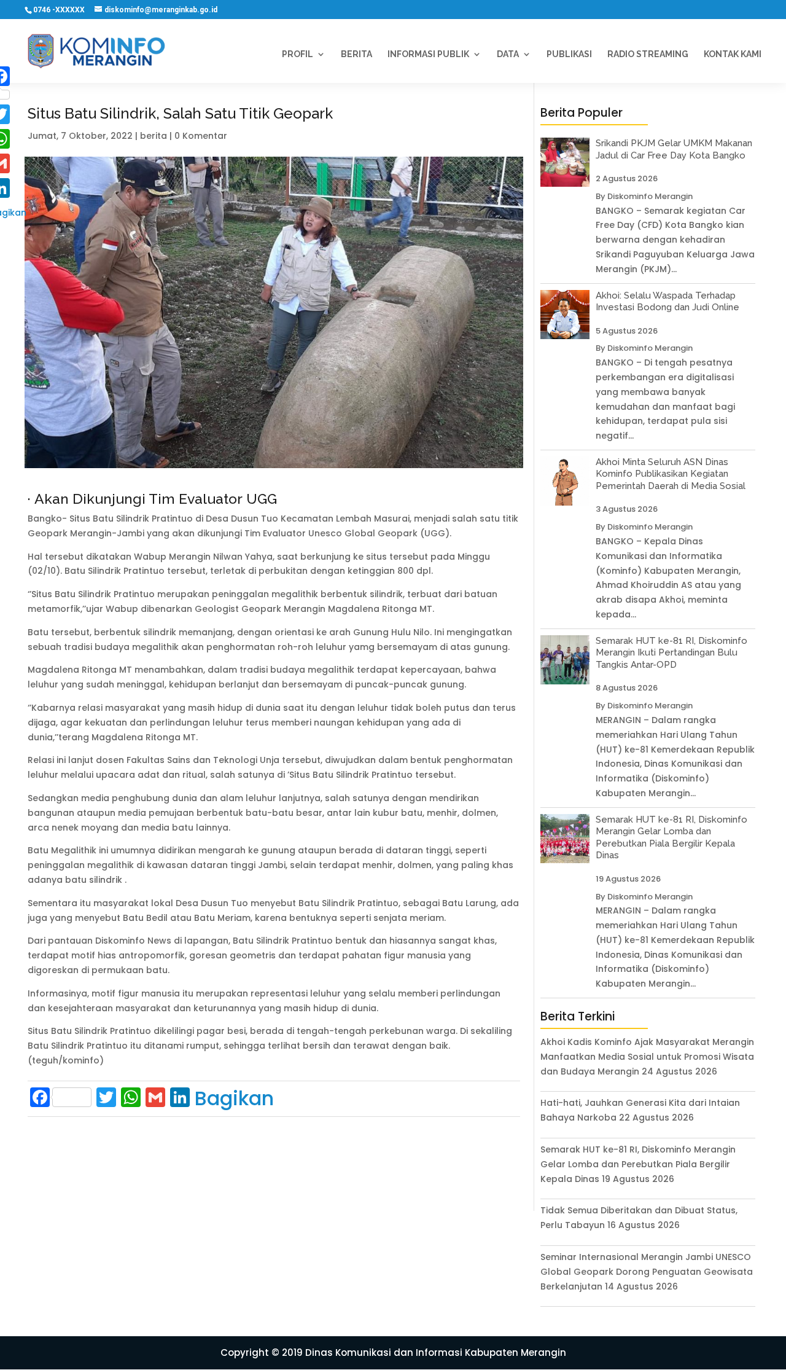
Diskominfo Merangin (650, 196)
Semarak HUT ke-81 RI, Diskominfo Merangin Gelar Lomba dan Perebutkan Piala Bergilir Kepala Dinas (671, 837)
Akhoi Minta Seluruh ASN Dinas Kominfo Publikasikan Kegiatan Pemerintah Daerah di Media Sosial (670, 473)
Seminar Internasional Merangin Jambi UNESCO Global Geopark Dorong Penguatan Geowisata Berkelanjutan (646, 1272)
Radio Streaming (647, 54)
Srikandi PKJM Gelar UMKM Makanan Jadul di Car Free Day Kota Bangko (674, 149)
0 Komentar (200, 136)
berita (153, 136)
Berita (356, 54)
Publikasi (569, 54)
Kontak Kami (732, 54)
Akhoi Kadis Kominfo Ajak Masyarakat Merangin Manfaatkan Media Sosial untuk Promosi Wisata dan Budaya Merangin (647, 1057)
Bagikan (234, 1098)
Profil (297, 54)
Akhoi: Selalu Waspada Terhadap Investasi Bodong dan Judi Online (667, 301)
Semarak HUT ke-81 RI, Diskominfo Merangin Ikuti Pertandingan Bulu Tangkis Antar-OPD (671, 652)
